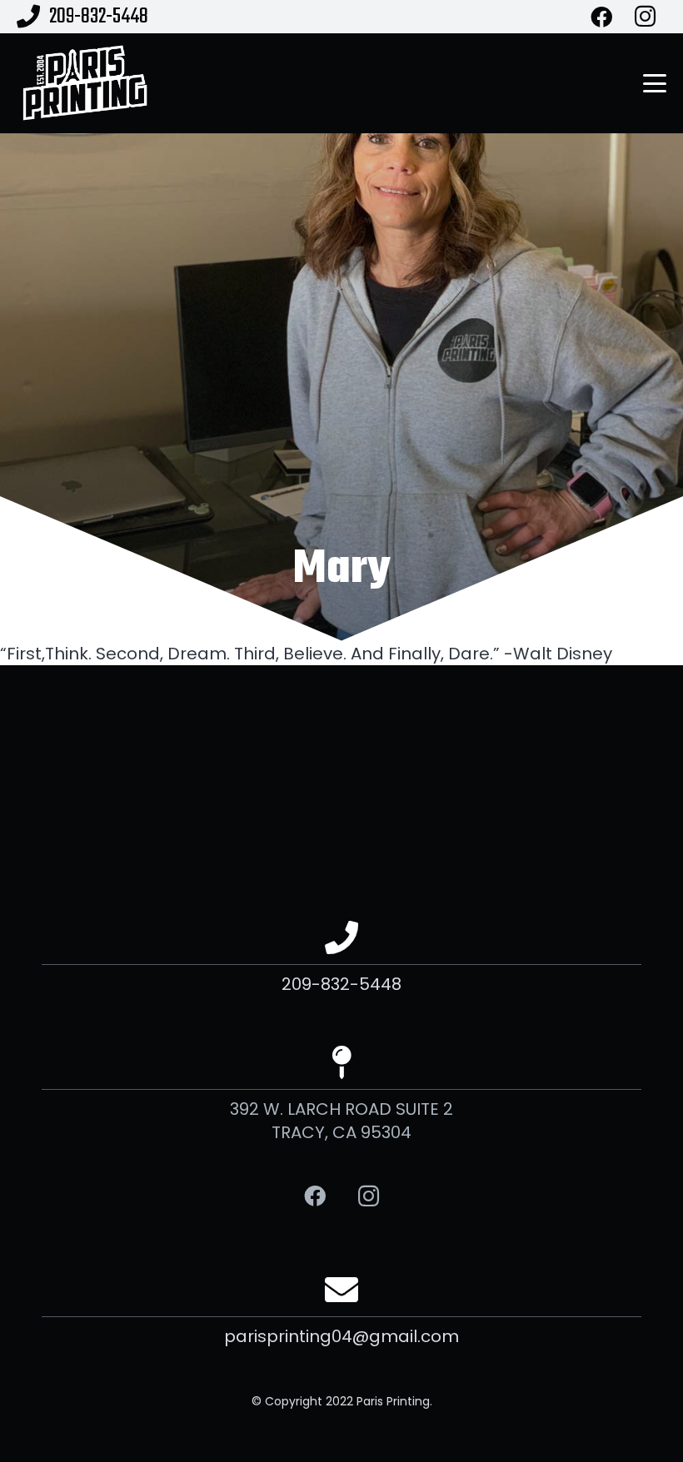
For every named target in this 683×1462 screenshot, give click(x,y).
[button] (655, 83)
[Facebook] (314, 1196)
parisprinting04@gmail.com (341, 1336)
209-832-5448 (341, 984)
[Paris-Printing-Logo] (84, 83)
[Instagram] (369, 1196)
